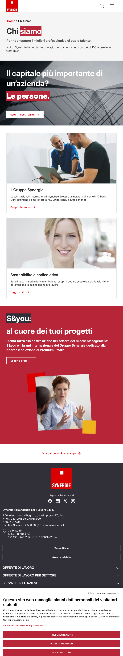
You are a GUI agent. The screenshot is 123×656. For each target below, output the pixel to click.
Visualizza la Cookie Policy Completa (23, 625)
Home (11, 21)
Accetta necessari (62, 643)
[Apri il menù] (112, 5)
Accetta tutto (61, 652)
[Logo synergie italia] (12, 6)
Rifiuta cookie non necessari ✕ (103, 593)
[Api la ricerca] (102, 5)
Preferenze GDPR (62, 635)
